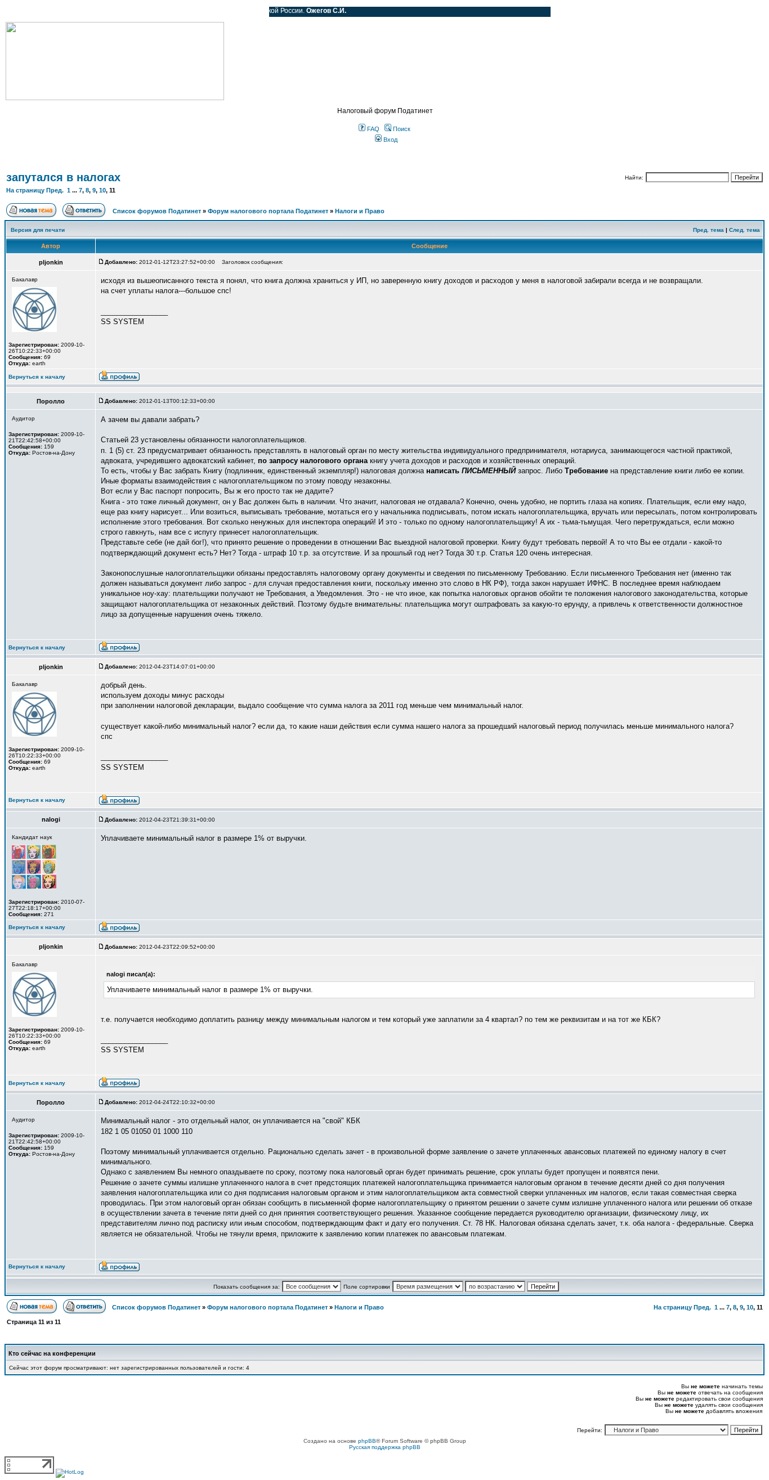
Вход (389, 139)
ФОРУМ (30, 11)
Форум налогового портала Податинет (268, 211)
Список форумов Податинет (157, 211)
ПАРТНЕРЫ (164, 11)
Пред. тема (708, 230)
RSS (252, 11)
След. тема (744, 230)
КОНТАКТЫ (214, 11)
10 (102, 190)
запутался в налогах (63, 177)
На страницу (25, 190)
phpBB (367, 1441)
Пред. (55, 190)
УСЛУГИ (120, 11)
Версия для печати (38, 230)
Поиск (400, 128)
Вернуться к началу (36, 377)
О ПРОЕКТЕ (76, 11)
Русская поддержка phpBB (385, 1447)
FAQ (372, 128)
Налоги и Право (359, 211)
